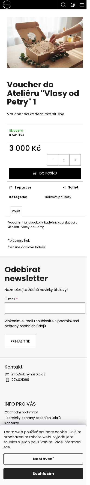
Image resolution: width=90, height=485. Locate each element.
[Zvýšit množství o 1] (75, 160)
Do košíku (48, 173)
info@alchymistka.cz (28, 374)
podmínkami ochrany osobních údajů (42, 323)
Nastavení (43, 459)
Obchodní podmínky (21, 412)
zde (6, 447)
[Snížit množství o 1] (52, 160)
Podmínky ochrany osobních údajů (33, 417)
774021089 (20, 380)
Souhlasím (43, 473)
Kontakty (12, 423)
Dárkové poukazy (58, 197)
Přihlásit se (20, 341)
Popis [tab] (16, 211)
